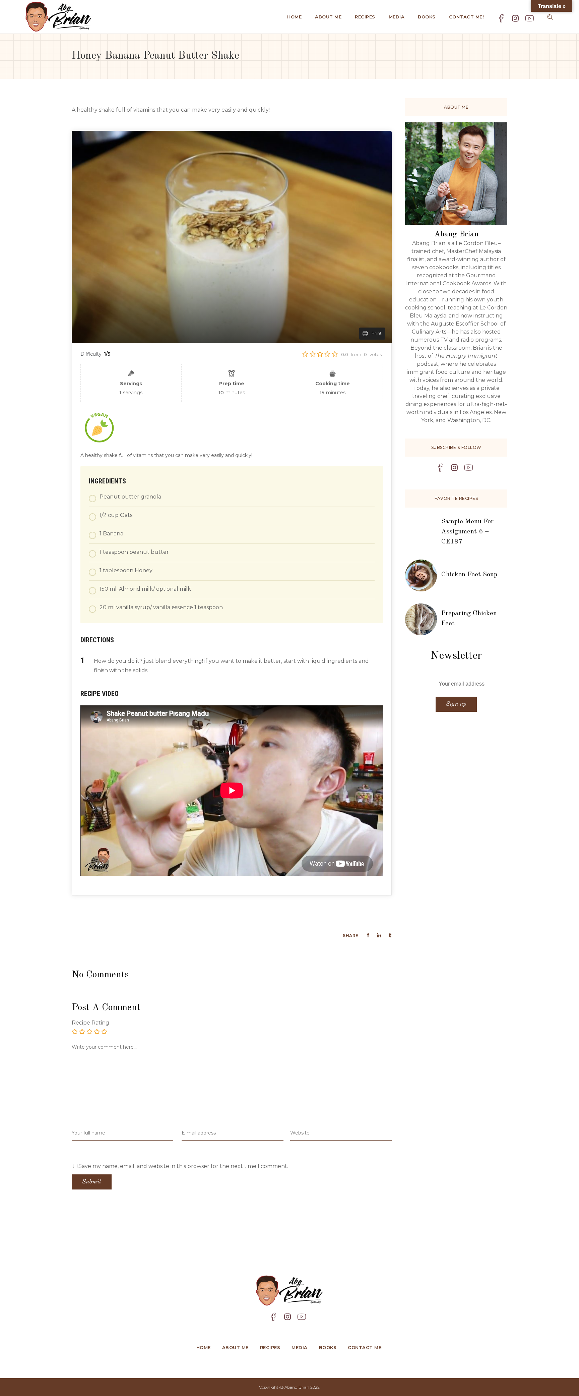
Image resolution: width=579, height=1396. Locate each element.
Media (300, 1347)
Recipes (270, 1347)
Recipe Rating (90, 1023)
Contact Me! (365, 1347)
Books (328, 1347)
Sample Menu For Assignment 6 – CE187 (467, 531)
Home (203, 1347)
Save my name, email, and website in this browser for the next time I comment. (183, 1166)
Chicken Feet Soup (469, 574)
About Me (235, 1347)
